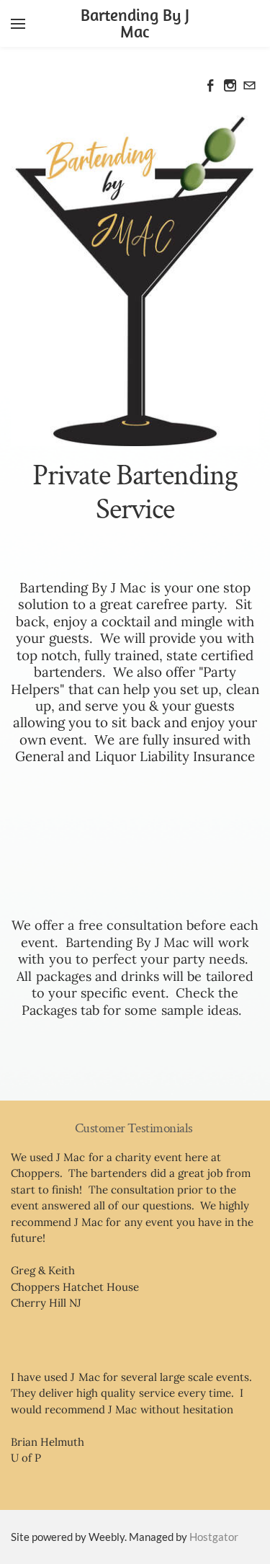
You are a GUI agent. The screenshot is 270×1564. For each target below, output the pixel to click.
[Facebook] (210, 85)
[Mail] (249, 85)
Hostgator (213, 1536)
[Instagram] (230, 85)
